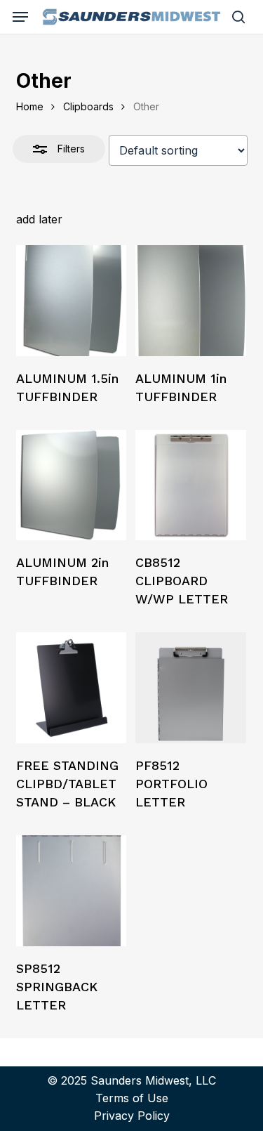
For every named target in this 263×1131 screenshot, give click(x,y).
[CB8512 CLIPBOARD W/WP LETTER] (190, 485)
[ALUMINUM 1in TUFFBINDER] (190, 300)
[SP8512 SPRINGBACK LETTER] (71, 890)
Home (29, 106)
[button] (20, 17)
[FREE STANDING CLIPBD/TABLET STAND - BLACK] (71, 687)
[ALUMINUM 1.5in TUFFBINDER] (71, 300)
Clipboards (88, 106)
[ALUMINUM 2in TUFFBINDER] (71, 485)
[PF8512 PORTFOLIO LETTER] (190, 687)
